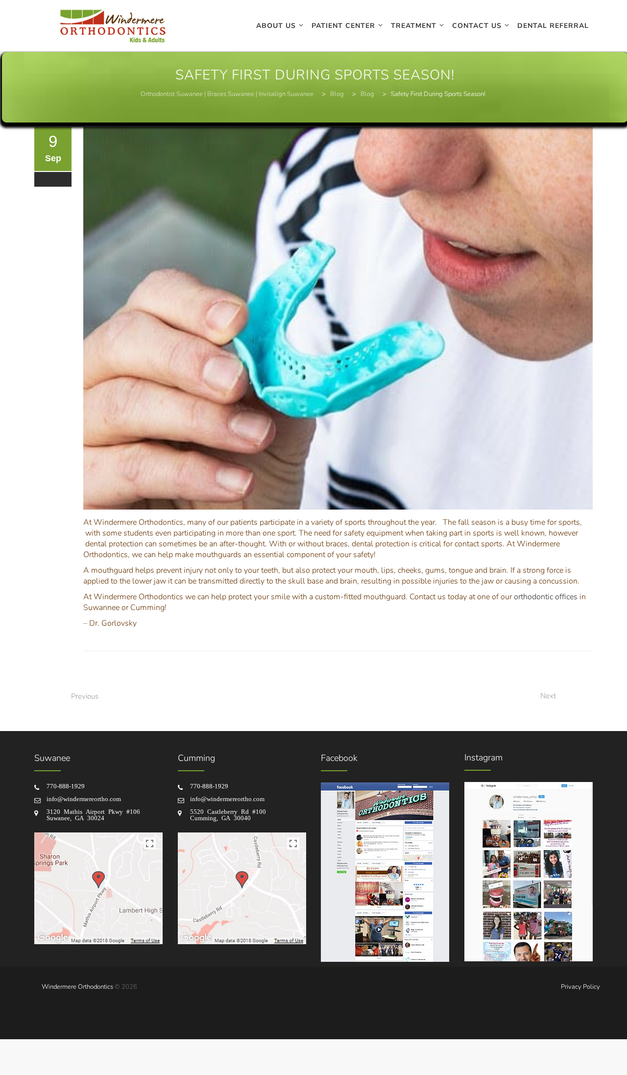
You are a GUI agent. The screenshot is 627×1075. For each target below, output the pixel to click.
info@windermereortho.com (84, 798)
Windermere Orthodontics (77, 986)
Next (548, 696)
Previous (84, 696)
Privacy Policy (580, 986)
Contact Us (477, 25)
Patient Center (343, 25)
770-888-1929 (66, 785)
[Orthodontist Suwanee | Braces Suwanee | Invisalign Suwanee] (112, 25)
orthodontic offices (546, 596)
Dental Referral (553, 25)
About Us (276, 25)
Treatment (413, 25)
